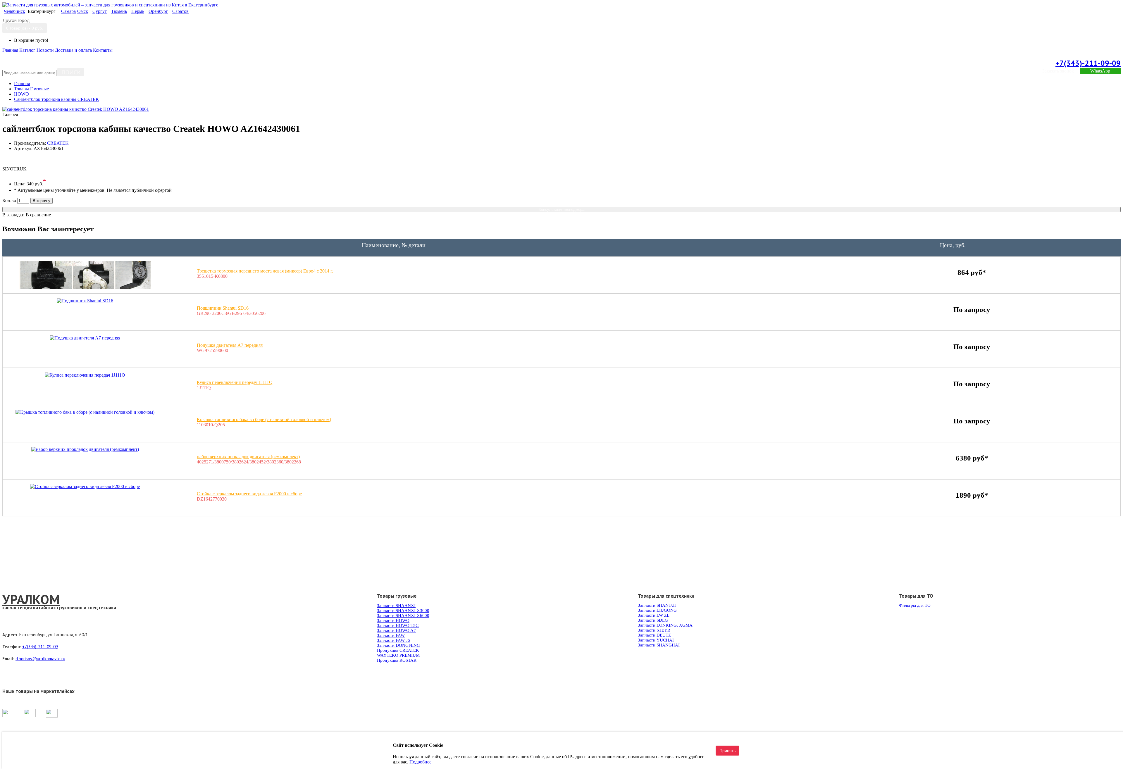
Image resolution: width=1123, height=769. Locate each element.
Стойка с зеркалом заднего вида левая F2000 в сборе (249, 493)
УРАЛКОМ (31, 599)
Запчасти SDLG (653, 620)
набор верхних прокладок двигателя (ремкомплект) (248, 456)
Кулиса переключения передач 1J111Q (235, 382)
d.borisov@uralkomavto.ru (40, 658)
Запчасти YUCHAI (656, 640)
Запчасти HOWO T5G (398, 625)
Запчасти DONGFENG (398, 645)
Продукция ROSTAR (396, 660)
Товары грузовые (396, 596)
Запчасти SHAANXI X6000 (403, 615)
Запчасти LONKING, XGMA (665, 625)
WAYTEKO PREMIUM (398, 655)
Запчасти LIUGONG (657, 610)
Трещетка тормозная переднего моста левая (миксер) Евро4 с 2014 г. (265, 270)
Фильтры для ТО (915, 605)
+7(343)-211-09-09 (1088, 63)
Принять (727, 750)
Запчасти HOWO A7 (396, 630)
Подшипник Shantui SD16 (223, 308)
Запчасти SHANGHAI (659, 645)
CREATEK (58, 143)
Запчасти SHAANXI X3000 (403, 610)
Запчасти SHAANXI (396, 605)
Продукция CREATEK (398, 650)
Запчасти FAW (391, 635)
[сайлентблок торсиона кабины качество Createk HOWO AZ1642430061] (75, 109)
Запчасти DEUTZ (654, 635)
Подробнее (420, 761)
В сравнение (38, 214)
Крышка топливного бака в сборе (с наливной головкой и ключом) (264, 419)
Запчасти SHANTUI (657, 605)
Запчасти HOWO (393, 620)
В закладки (13, 214)
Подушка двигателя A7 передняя (230, 345)
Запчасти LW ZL (653, 615)
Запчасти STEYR (654, 630)
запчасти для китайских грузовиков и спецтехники (59, 607)
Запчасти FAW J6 (393, 640)
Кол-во (9, 200)
